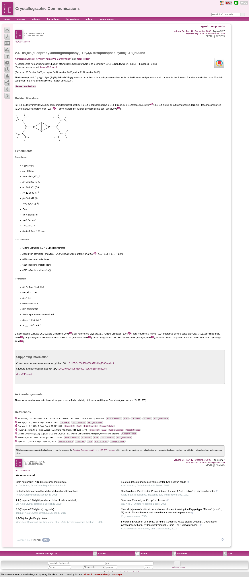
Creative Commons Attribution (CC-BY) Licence (94, 450)
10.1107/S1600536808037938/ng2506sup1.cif (90, 363)
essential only (102, 574)
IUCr (229, 2)
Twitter (143, 553)
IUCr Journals (79, 422)
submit (89, 19)
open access (107, 19)
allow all (87, 574)
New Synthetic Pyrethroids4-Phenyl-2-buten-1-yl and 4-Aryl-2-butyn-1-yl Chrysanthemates (168, 491)
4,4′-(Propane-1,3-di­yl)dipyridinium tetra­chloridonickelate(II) (46, 500)
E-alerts (102, 553)
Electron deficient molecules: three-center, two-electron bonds (153, 482)
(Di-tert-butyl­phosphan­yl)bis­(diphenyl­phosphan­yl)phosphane (47, 491)
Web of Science (114, 418)
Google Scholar (161, 418)
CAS (79, 426)
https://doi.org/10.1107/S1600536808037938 (205, 34)
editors (36, 19)
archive (21, 19)
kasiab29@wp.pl (48, 67)
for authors (53, 19)
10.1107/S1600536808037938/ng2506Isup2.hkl (83, 369)
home (7, 19)
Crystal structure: (24, 363)
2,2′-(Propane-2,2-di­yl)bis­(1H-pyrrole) (35, 509)
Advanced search (178, 568)
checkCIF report (24, 374)
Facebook (182, 553)
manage (117, 574)
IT (236, 2)
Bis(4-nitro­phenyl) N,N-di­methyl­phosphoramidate (41, 482)
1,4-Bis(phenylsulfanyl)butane (31, 518)
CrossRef (136, 418)
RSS (230, 553)
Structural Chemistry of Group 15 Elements (144, 500)
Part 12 (189, 31)
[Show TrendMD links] (222, 539)
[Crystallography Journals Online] (221, 3)
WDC (244, 2)
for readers (72, 19)
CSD (126, 418)
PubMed (147, 418)
